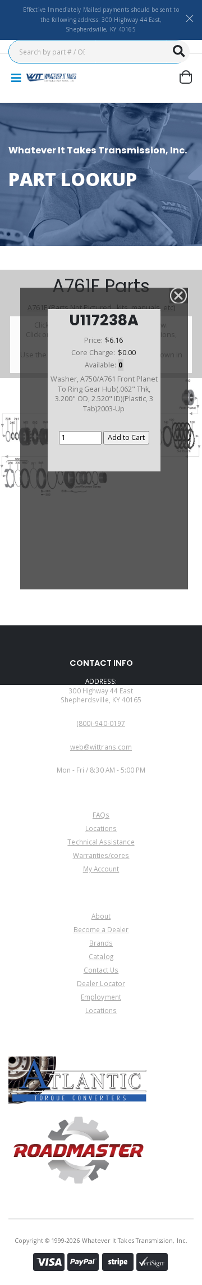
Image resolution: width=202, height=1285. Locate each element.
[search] (178, 51)
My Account (101, 868)
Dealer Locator (101, 983)
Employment (101, 996)
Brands (101, 942)
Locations (101, 828)
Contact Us (101, 969)
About (101, 915)
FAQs (101, 814)
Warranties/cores (101, 855)
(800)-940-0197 (101, 723)
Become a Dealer (101, 929)
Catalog (101, 956)
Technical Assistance (100, 841)
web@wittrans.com (101, 746)
